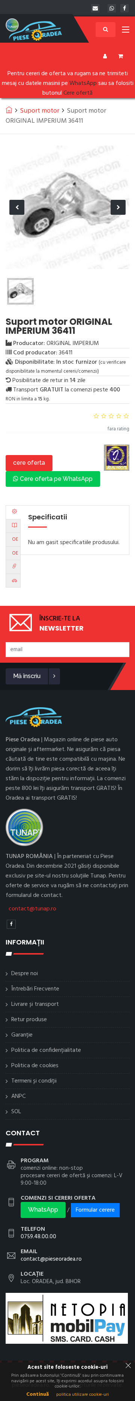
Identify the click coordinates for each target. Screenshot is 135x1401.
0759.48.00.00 (38, 1236)
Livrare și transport (35, 1004)
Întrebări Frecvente (35, 989)
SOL (16, 1112)
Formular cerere (95, 1210)
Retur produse (29, 1020)
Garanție (22, 1035)
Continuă (37, 1394)
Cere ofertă (78, 93)
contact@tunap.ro (32, 909)
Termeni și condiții (34, 1081)
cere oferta (29, 462)
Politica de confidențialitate (46, 1050)
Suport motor (39, 111)
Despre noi (24, 974)
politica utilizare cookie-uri (82, 1394)
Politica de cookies (34, 1066)
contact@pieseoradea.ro (51, 1259)
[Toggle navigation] (125, 31)
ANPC (18, 1096)
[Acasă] (9, 109)
